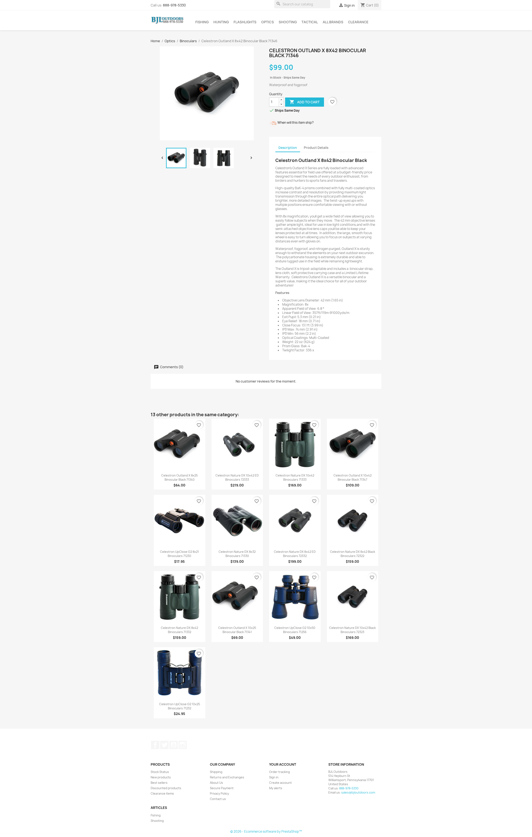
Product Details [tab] (316, 148)
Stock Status (160, 772)
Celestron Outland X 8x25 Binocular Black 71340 (179, 477)
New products (161, 777)
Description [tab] (287, 148)
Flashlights (245, 22)
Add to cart (304, 101)
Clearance (358, 22)
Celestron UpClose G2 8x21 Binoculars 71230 (179, 554)
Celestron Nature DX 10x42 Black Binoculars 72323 (352, 630)
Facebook (155, 745)
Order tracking (279, 772)
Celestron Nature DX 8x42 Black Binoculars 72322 (352, 554)
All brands (333, 22)
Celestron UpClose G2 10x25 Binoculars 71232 (179, 706)
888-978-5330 (174, 5)
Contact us (218, 799)
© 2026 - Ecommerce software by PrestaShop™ (266, 831)
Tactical (310, 22)
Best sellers (159, 783)
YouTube (173, 745)
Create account (280, 783)
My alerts (275, 788)
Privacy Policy (219, 793)
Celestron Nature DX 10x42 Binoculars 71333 (295, 477)
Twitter (164, 745)
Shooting (288, 22)
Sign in (273, 777)
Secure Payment (222, 788)
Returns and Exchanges (227, 777)
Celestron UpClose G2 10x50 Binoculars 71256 (294, 630)
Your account (282, 764)
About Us (216, 783)
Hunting (221, 22)
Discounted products (166, 788)
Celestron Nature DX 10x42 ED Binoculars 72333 (237, 477)
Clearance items (162, 793)
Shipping (216, 772)
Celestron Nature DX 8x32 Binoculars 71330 (237, 554)
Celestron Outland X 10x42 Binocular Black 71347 (353, 477)
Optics (267, 22)
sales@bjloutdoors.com (358, 792)
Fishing (202, 22)
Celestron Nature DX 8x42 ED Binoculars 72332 (295, 554)
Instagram (183, 745)
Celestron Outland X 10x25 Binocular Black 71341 (237, 630)
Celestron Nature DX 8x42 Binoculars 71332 (179, 630)
